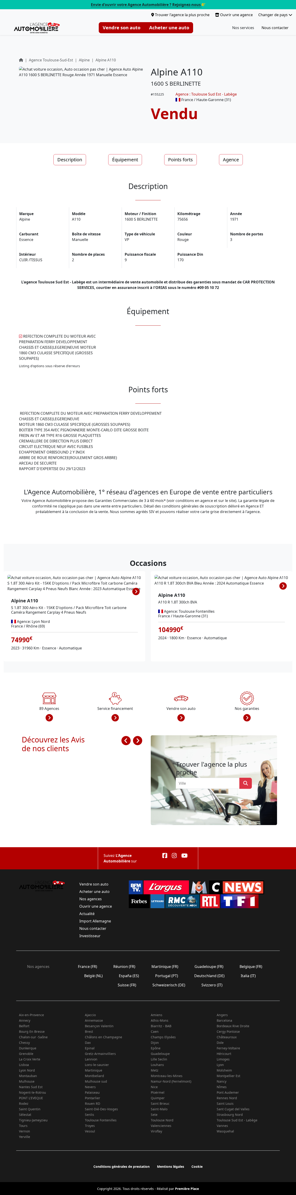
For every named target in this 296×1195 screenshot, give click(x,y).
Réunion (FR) (124, 966)
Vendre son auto (121, 27)
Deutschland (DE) (209, 975)
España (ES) (129, 975)
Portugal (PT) (166, 975)
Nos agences (90, 898)
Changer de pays (273, 14)
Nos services (243, 27)
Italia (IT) (248, 975)
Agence (231, 159)
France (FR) (87, 966)
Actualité (87, 913)
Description (69, 159)
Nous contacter (275, 27)
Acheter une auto (169, 27)
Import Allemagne (95, 921)
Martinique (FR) (165, 966)
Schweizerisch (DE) (168, 985)
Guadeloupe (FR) (209, 966)
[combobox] (209, 783)
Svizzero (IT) (211, 985)
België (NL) (93, 975)
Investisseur (90, 935)
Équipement (125, 159)
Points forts (180, 159)
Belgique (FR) (251, 966)
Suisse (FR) (127, 985)
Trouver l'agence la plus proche (182, 14)
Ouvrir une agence (236, 14)
